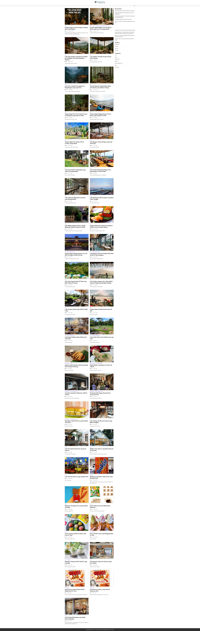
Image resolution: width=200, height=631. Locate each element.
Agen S (67, 61)
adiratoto (127, 26)
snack (71, 363)
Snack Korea (67, 587)
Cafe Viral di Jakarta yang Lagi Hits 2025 (76, 476)
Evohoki (123, 25)
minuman (116, 61)
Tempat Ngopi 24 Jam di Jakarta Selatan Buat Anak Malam (124, 10)
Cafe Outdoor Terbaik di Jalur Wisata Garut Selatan (123, 19)
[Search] (134, 6)
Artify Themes (111, 629)
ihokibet (116, 25)
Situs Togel (119, 25)
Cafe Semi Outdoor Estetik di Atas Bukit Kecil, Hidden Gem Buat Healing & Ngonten (76, 58)
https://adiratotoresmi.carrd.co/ (120, 27)
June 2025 (116, 48)
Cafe (65, 84)
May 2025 (116, 50)
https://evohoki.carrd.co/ (129, 27)
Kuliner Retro (67, 363)
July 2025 (116, 46)
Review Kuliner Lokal (70, 251)
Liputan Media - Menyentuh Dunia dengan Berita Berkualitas (125, 30)
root (66, 620)
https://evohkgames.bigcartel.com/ (120, 26)
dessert (116, 57)
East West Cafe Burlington (96, 629)
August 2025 (117, 44)
